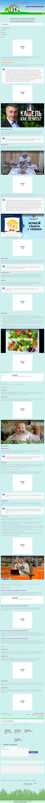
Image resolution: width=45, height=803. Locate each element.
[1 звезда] (1, 714)
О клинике (3, 780)
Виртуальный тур (27, 780)
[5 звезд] (5, 714)
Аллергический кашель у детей (29, 732)
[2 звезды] (2, 714)
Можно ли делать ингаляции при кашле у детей (9, 732)
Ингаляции (3, 32)
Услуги (8, 780)
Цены (16, 780)
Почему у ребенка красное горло (18, 732)
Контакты (34, 780)
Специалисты (20, 780)
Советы (2, 36)
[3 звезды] (3, 714)
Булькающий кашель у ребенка (19, 741)
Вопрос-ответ (4, 34)
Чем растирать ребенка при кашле (21, 376)
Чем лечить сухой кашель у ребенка (22, 599)
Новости (12, 780)
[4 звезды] (4, 714)
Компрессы (3, 30)
